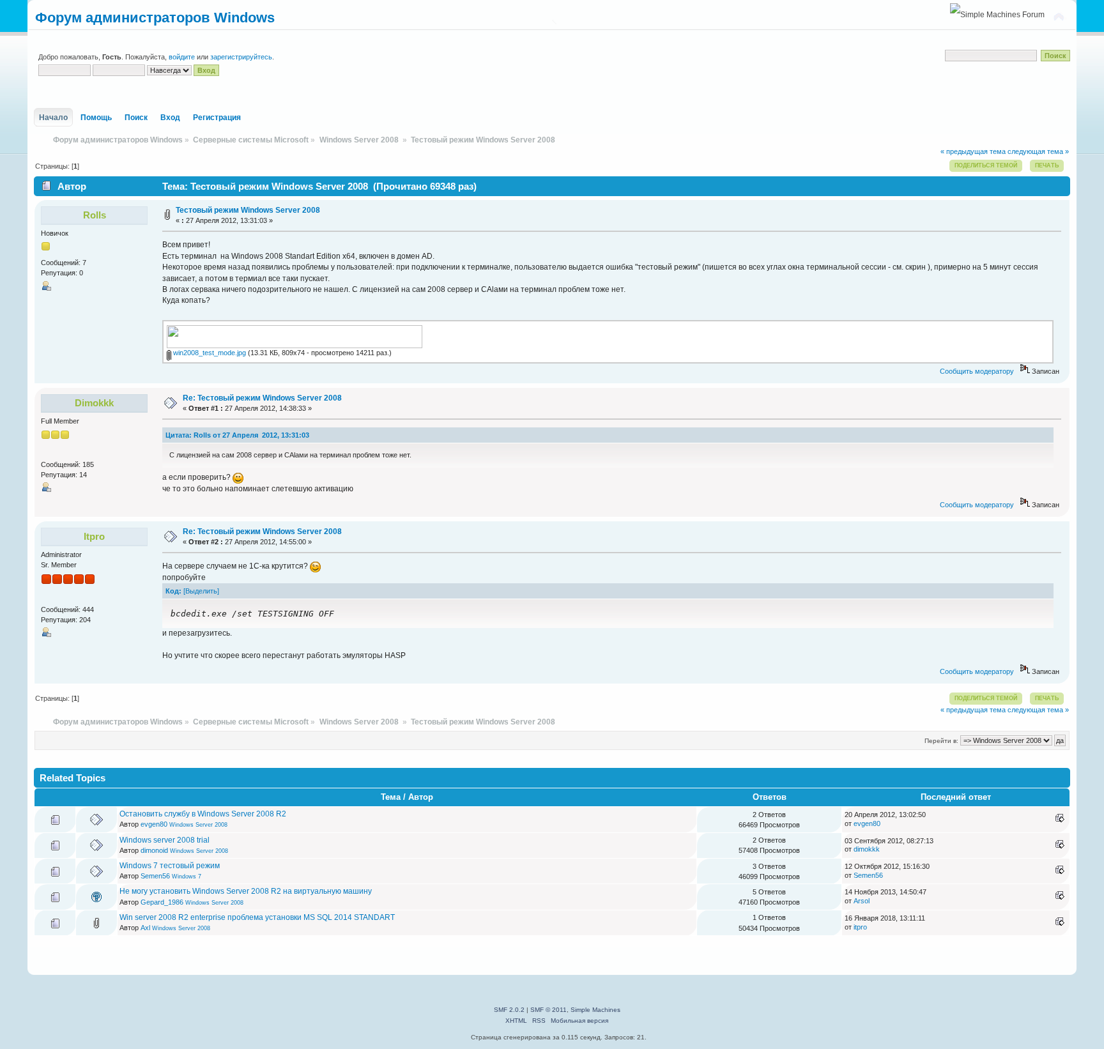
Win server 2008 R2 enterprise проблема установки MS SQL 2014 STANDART (257, 917)
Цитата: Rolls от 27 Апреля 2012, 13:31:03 (237, 435)
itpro (94, 536)
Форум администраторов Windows (155, 18)
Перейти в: (941, 740)
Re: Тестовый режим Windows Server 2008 (262, 398)
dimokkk (94, 402)
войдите (182, 57)
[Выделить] (201, 591)
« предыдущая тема (973, 151)
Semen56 (155, 876)
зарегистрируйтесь (241, 57)
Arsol (862, 901)
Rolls (94, 215)
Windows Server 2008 (198, 825)
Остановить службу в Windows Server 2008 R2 (202, 813)
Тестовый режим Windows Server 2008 (248, 210)
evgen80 (154, 824)
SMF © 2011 (548, 1009)
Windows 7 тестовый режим (169, 865)
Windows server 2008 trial (164, 840)
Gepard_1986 (162, 902)
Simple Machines (595, 1009)
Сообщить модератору (977, 371)
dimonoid (154, 850)
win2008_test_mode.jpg (208, 352)
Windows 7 (186, 876)
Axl (145, 927)
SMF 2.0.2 (509, 1009)
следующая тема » (1038, 151)
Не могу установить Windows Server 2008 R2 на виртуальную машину (245, 891)
